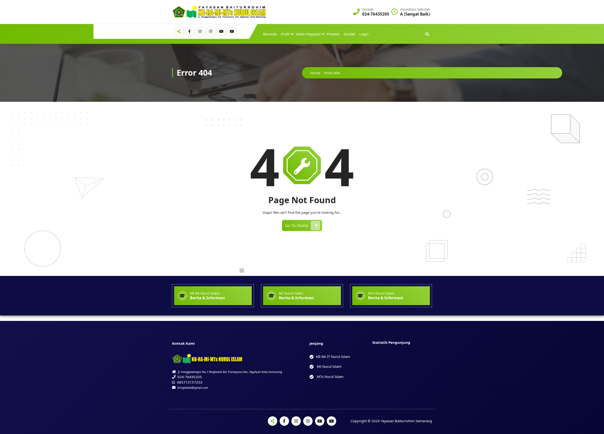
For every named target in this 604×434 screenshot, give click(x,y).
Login (364, 34)
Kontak (349, 34)
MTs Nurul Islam (330, 376)
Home (315, 72)
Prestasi (333, 34)
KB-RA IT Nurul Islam (333, 356)
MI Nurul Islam (328, 366)
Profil (285, 34)
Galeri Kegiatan (308, 34)
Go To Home (296, 225)
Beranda (270, 34)
